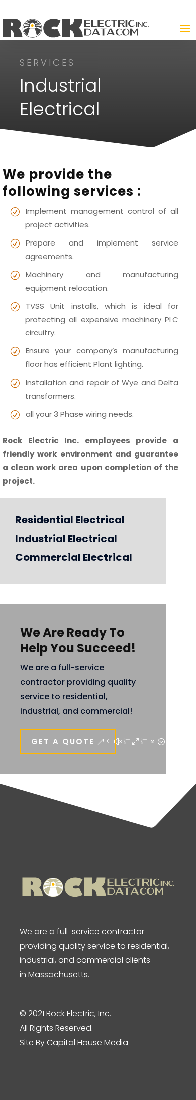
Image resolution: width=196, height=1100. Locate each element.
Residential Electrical (70, 520)
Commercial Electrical (73, 557)
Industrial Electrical (66, 539)
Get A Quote (62, 741)
